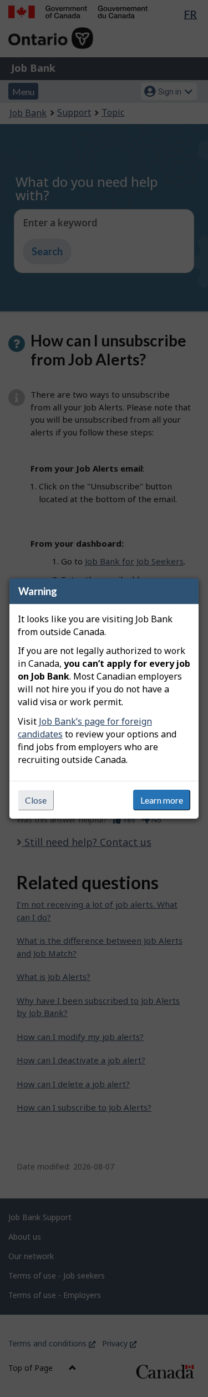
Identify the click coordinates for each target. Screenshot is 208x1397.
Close (36, 800)
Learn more (161, 800)
